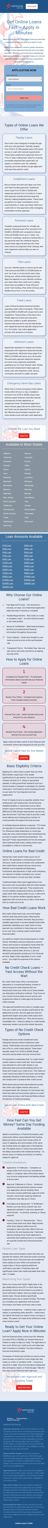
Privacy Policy (37, 105)
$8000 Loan (29, 573)
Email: (8, 85)
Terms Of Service (13, 1420)
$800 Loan (28, 556)
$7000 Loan (7, 573)
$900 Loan (6, 559)
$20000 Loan (29, 580)
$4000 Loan (29, 566)
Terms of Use (10, 107)
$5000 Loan (7, 570)
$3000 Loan (7, 566)
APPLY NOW (32, 6)
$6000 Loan (29, 570)
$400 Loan (28, 549)
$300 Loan (6, 549)
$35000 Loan (7, 587)
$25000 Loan (7, 583)
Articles (10, 1418)
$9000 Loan (7, 576)
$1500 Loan (7, 563)
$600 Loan (28, 552)
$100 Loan (6, 545)
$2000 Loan (29, 563)
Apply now (24, 98)
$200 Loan (28, 545)
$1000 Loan (29, 559)
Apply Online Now (24, 1387)
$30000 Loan (29, 583)
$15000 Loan (7, 580)
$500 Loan (6, 552)
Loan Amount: (12, 75)
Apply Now (24, 436)
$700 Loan (6, 556)
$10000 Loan (29, 576)
